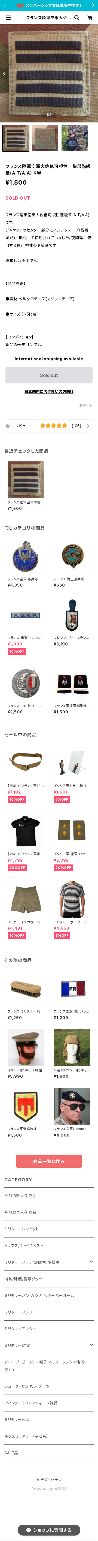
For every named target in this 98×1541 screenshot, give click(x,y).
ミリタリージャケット (21, 1229)
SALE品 (11, 1452)
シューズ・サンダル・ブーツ (26, 1386)
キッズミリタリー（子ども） (26, 1436)
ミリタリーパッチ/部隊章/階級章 (32, 1262)
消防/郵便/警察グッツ (23, 1278)
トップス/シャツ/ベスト (24, 1245)
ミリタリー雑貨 (17, 1345)
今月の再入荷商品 (20, 1212)
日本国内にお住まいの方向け (49, 391)
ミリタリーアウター (20, 1328)
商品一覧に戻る (49, 1161)
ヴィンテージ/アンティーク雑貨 (31, 1403)
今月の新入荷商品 (20, 1195)
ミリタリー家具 (17, 1419)
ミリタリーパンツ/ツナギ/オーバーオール (39, 1295)
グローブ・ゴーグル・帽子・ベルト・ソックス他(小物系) (45, 1366)
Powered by (43, 1488)
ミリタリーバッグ (18, 1312)
